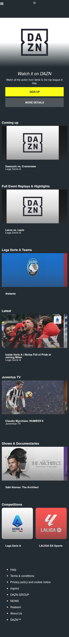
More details (34, 102)
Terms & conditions (22, 576)
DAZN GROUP (19, 595)
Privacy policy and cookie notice (30, 582)
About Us (16, 613)
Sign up (35, 92)
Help (13, 569)
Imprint (14, 588)
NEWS (14, 601)
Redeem (15, 607)
